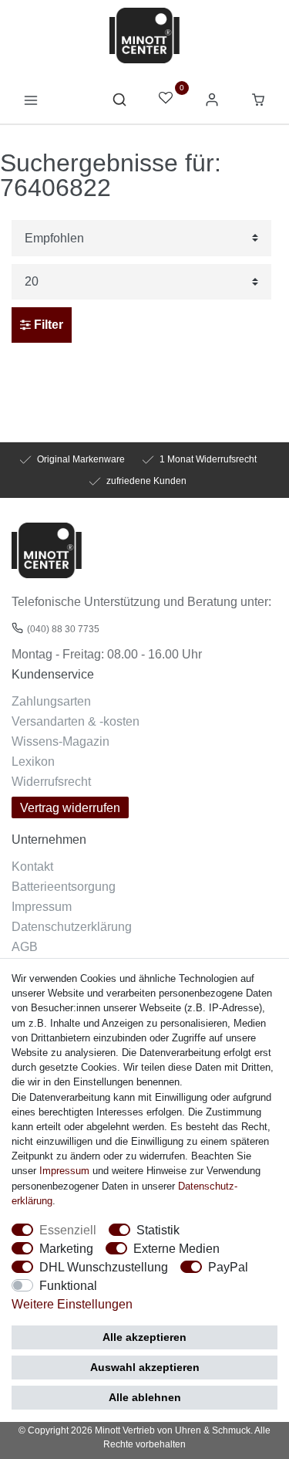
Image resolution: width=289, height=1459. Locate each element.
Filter (47, 324)
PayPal (228, 1267)
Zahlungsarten (51, 701)
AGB (25, 946)
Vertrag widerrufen (70, 807)
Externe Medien (176, 1248)
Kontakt (32, 866)
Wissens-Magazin (60, 741)
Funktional (68, 1285)
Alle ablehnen (145, 1397)
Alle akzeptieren (144, 1337)
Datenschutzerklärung (72, 926)
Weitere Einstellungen (72, 1304)
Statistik (158, 1230)
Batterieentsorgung (64, 886)
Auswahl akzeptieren (145, 1367)
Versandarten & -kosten (75, 721)
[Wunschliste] (165, 99)
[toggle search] (119, 103)
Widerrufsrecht (51, 781)
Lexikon (33, 761)
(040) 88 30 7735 (63, 629)
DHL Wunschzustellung (103, 1267)
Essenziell (67, 1230)
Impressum (42, 906)
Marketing (66, 1248)
